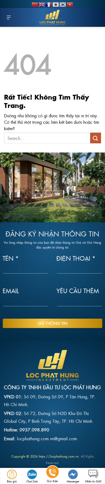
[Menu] (9, 17)
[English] (42, 4)
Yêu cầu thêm (78, 290)
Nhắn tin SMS (93, 481)
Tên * (11, 258)
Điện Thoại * (76, 258)
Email (11, 290)
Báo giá (12, 481)
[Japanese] (56, 4)
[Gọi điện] (52, 473)
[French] (49, 4)
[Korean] (63, 4)
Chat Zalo (32, 481)
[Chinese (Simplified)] (35, 4)
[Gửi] (95, 138)
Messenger (73, 481)
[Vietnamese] (70, 4)
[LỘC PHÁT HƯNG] (52, 17)
